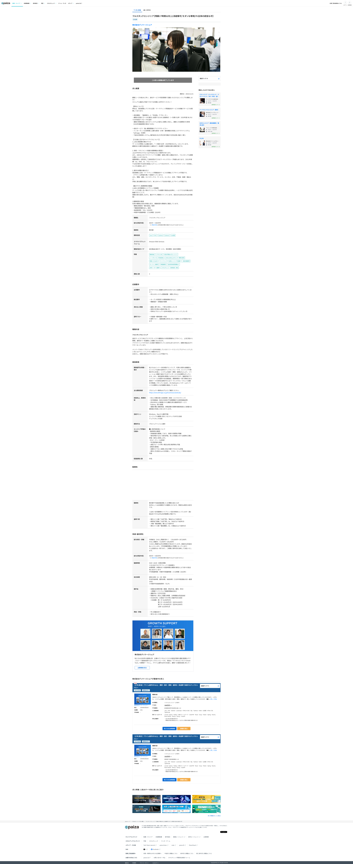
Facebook (156, 849)
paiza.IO (181, 845)
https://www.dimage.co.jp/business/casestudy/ (165, 392)
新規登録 (350, 5)
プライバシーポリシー (144, 863)
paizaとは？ (79, 3)
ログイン (345, 5)
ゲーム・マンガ (62, 3)
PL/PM (202, 138)
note (173, 845)
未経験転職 (159, 837)
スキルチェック (153, 841)
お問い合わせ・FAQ (159, 857)
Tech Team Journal (149, 845)
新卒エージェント (193, 837)
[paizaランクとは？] (218, 78)
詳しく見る (214, 699)
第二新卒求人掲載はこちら (204, 853)
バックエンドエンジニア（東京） (209, 110)
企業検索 (206, 837)
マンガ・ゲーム (165, 841)
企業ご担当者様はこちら (336, 3)
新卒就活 (167, 837)
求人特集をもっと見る (214, 816)
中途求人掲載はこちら (171, 853)
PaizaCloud (192, 845)
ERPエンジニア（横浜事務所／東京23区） (209, 124)
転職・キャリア (148, 837)
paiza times (163, 845)
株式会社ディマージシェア (142, 25)
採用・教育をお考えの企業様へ (152, 853)
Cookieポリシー (156, 863)
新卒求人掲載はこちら (186, 853)
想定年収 (154, 225)
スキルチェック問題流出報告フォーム (179, 857)
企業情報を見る (142, 668)
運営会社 (127, 863)
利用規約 (134, 863)
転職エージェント (178, 837)
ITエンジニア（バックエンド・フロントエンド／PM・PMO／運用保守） (209, 95)
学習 (144, 841)
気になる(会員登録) (169, 728)
